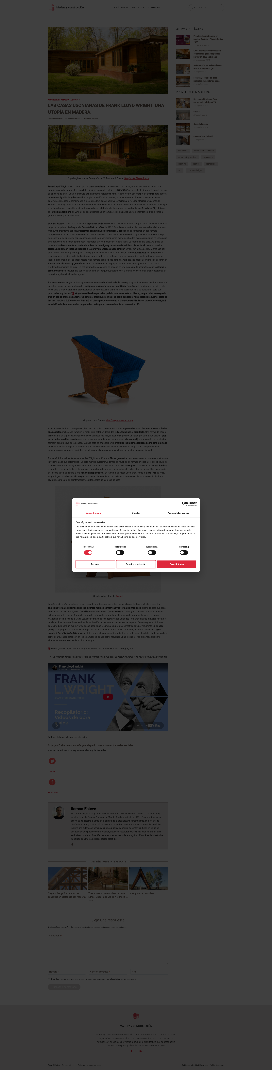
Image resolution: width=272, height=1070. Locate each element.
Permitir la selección (136, 564)
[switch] (120, 552)
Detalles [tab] (136, 513)
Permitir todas (177, 564)
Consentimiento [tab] (93, 513)
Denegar (95, 564)
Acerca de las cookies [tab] (178, 513)
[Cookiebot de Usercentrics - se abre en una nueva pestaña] (184, 504)
